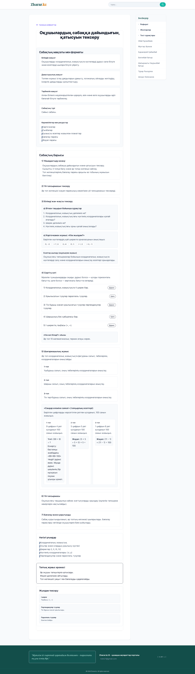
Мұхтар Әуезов (145, 46)
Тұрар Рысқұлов (145, 71)
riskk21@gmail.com (108, 659)
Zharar (38, 4)
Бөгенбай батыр (145, 57)
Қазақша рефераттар (47, 25)
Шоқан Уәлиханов (146, 77)
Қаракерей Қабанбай (147, 52)
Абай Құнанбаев (145, 41)
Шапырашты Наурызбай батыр (149, 64)
